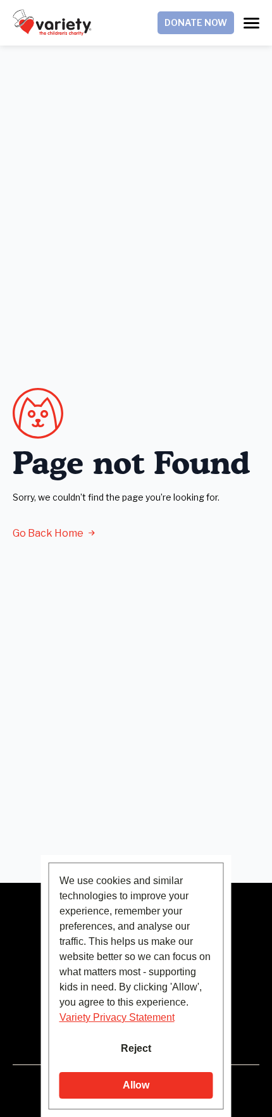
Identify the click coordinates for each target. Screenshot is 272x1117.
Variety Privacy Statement (117, 1017)
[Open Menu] (251, 23)
